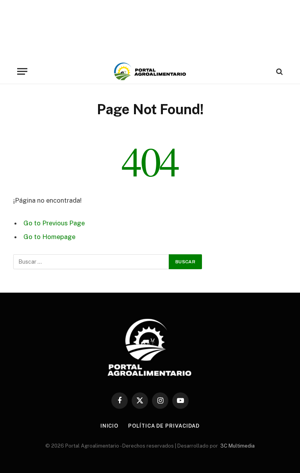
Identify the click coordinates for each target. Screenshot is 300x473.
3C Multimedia (237, 446)
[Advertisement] (150, 29)
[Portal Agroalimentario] (150, 71)
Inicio (109, 426)
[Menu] (22, 71)
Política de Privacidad (164, 426)
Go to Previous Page (54, 223)
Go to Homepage (49, 237)
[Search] (279, 71)
